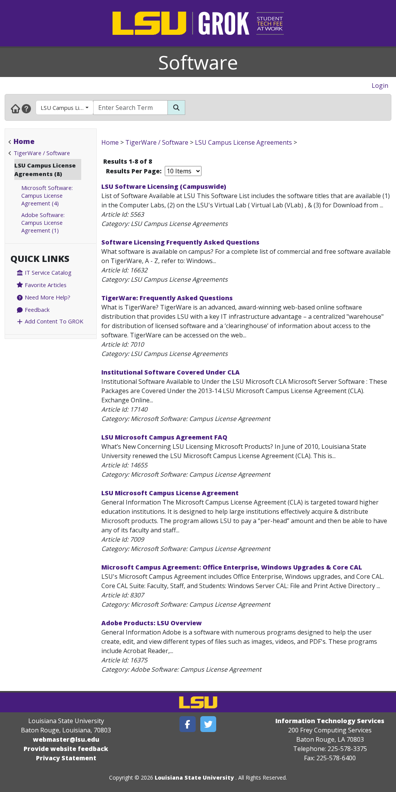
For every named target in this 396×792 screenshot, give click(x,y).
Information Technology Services (329, 721)
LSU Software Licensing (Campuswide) (163, 186)
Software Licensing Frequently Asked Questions (180, 242)
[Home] (15, 108)
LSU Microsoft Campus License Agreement (170, 493)
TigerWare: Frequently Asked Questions (167, 298)
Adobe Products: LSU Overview (151, 623)
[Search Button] (176, 107)
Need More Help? (46, 297)
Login (380, 85)
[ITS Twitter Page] (208, 724)
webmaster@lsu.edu (66, 739)
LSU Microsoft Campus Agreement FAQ (164, 437)
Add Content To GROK (53, 321)
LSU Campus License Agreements (67, 107)
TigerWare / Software (42, 153)
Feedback (36, 309)
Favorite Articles (45, 285)
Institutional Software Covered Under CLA (170, 372)
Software (198, 62)
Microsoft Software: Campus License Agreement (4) (47, 195)
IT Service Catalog (47, 272)
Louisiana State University (194, 777)
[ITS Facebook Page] (187, 724)
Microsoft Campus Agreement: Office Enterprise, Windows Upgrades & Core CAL (231, 567)
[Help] (26, 108)
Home (24, 141)
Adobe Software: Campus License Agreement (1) (43, 222)
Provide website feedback (66, 748)
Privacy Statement (66, 758)
